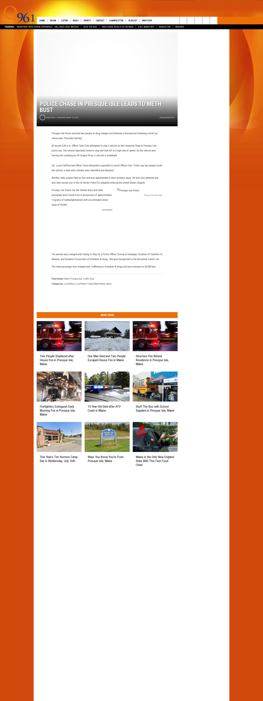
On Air (53, 20)
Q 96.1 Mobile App (146, 27)
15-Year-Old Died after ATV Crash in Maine (104, 408)
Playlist (132, 20)
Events (87, 20)
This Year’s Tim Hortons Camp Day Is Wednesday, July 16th (59, 459)
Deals (76, 20)
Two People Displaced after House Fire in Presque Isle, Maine (57, 360)
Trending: (10, 27)
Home (42, 20)
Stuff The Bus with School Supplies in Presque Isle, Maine (155, 408)
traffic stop (88, 279)
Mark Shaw (50, 117)
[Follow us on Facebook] (198, 20)
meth (66, 279)
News (109, 284)
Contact (100, 20)
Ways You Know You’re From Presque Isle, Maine (106, 459)
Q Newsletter (116, 20)
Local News (69, 284)
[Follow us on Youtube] (213, 20)
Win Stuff (147, 20)
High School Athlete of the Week (117, 27)
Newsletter (165, 27)
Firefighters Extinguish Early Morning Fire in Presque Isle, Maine (57, 410)
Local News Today (84, 284)
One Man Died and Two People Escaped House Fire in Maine (107, 358)
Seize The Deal (90, 27)
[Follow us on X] (206, 20)
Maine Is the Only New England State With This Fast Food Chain (155, 461)
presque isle (76, 279)
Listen (64, 20)
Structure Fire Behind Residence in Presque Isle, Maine (152, 360)
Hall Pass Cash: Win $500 (66, 27)
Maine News (99, 284)
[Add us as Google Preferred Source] (191, 20)
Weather (179, 27)
